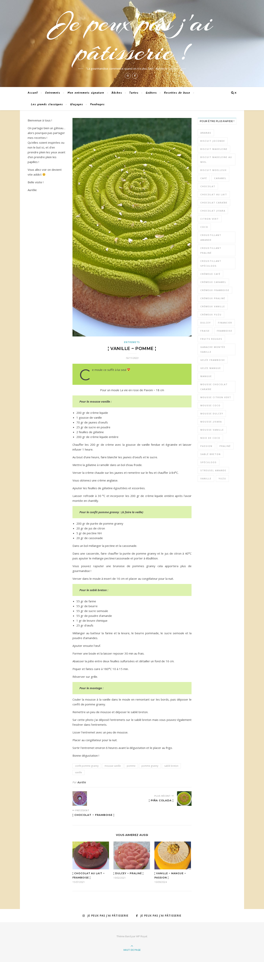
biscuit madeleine (213, 149)
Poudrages (97, 104)
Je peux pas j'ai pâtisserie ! (132, 37)
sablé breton (171, 765)
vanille (78, 772)
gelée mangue (210, 368)
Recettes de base (177, 93)
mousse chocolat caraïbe (214, 387)
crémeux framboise (214, 290)
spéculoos (208, 462)
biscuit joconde (212, 140)
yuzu (222, 478)
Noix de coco (210, 437)
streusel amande (213, 470)
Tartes (133, 93)
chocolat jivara (212, 210)
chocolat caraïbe (213, 202)
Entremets (52, 93)
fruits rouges (211, 338)
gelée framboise (212, 360)
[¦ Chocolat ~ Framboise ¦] (79, 798)
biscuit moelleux (213, 170)
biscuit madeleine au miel (216, 159)
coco (204, 226)
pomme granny (149, 765)
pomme (131, 765)
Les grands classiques (47, 104)
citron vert (209, 218)
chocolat (207, 186)
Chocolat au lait (213, 194)
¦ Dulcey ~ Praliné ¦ (128, 873)
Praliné (225, 446)
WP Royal (141, 936)
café (203, 178)
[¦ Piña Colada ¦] (184, 798)
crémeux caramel (213, 282)
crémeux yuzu (210, 314)
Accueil (33, 93)
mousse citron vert (215, 397)
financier (225, 322)
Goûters (151, 93)
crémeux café (210, 273)
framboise (224, 330)
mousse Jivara (211, 421)
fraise (205, 330)
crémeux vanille (212, 306)
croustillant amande (210, 237)
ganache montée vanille (212, 349)
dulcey (205, 322)
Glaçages (76, 104)
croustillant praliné (210, 250)
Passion (206, 446)
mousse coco (210, 405)
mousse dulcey (211, 413)
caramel (220, 178)
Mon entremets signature (85, 93)
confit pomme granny (87, 765)
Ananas (205, 132)
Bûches (117, 93)
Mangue (206, 376)
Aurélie (81, 782)
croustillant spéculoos (210, 263)
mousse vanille (113, 765)
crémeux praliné (212, 298)
